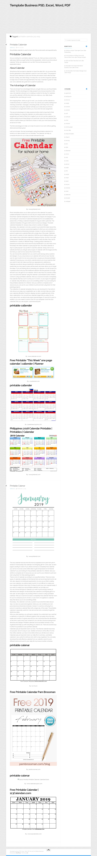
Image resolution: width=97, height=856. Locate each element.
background (68, 96)
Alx (27, 852)
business (68, 106)
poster (67, 167)
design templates (70, 133)
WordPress (18, 852)
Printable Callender (18, 44)
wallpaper (68, 201)
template (12, 47)
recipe (67, 177)
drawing (68, 140)
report (67, 181)
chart (67, 120)
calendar (68, 110)
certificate (68, 116)
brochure (68, 100)
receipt (67, 174)
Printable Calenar (17, 486)
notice (67, 160)
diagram (68, 137)
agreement (68, 93)
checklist (68, 123)
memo (67, 154)
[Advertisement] (48, 22)
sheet (67, 191)
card (67, 113)
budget (67, 103)
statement (68, 194)
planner (67, 164)
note (67, 157)
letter (67, 147)
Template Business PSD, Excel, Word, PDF (40, 5)
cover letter (68, 130)
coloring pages (69, 127)
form (67, 143)
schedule (68, 187)
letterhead (68, 150)
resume (67, 184)
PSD (67, 171)
